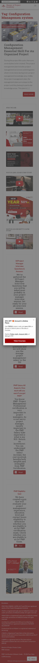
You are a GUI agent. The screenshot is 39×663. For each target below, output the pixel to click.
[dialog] (19, 331)
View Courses (19, 340)
